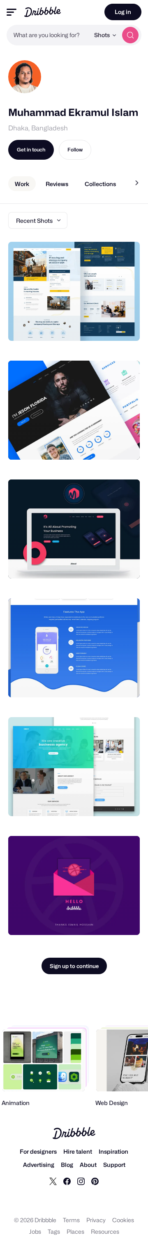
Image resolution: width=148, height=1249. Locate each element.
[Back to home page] (42, 12)
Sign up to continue (74, 966)
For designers (38, 1151)
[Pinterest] (95, 1181)
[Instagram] (81, 1181)
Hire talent (77, 1151)
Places (75, 1231)
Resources (105, 1231)
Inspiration (113, 1151)
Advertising (38, 1164)
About (88, 1164)
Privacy (96, 1219)
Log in (123, 11)
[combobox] (48, 35)
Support (114, 1164)
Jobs (35, 1231)
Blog (67, 1164)
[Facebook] (67, 1181)
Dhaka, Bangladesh (38, 128)
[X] (53, 1181)
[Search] (130, 35)
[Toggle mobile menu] (11, 12)
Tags (54, 1231)
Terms (71, 1219)
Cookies (123, 1219)
